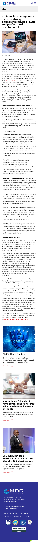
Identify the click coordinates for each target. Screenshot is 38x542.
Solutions (27, 516)
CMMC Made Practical (14, 354)
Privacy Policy (17, 516)
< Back (4, 9)
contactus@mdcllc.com (16, 506)
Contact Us (7, 516)
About (6, 513)
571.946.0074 (13, 508)
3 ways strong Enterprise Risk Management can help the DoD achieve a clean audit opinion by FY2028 (19, 405)
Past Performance (16, 513)
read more (6, 366)
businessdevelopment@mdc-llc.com (15, 319)
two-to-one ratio (10, 80)
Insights (26, 513)
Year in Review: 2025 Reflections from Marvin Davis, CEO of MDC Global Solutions (18, 458)
